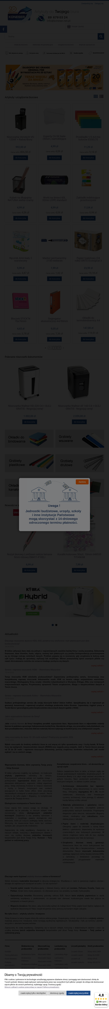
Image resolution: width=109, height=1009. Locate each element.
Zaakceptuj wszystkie (78, 993)
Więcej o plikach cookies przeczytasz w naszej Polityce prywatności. (32, 987)
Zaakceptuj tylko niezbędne (33, 993)
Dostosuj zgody (57, 993)
